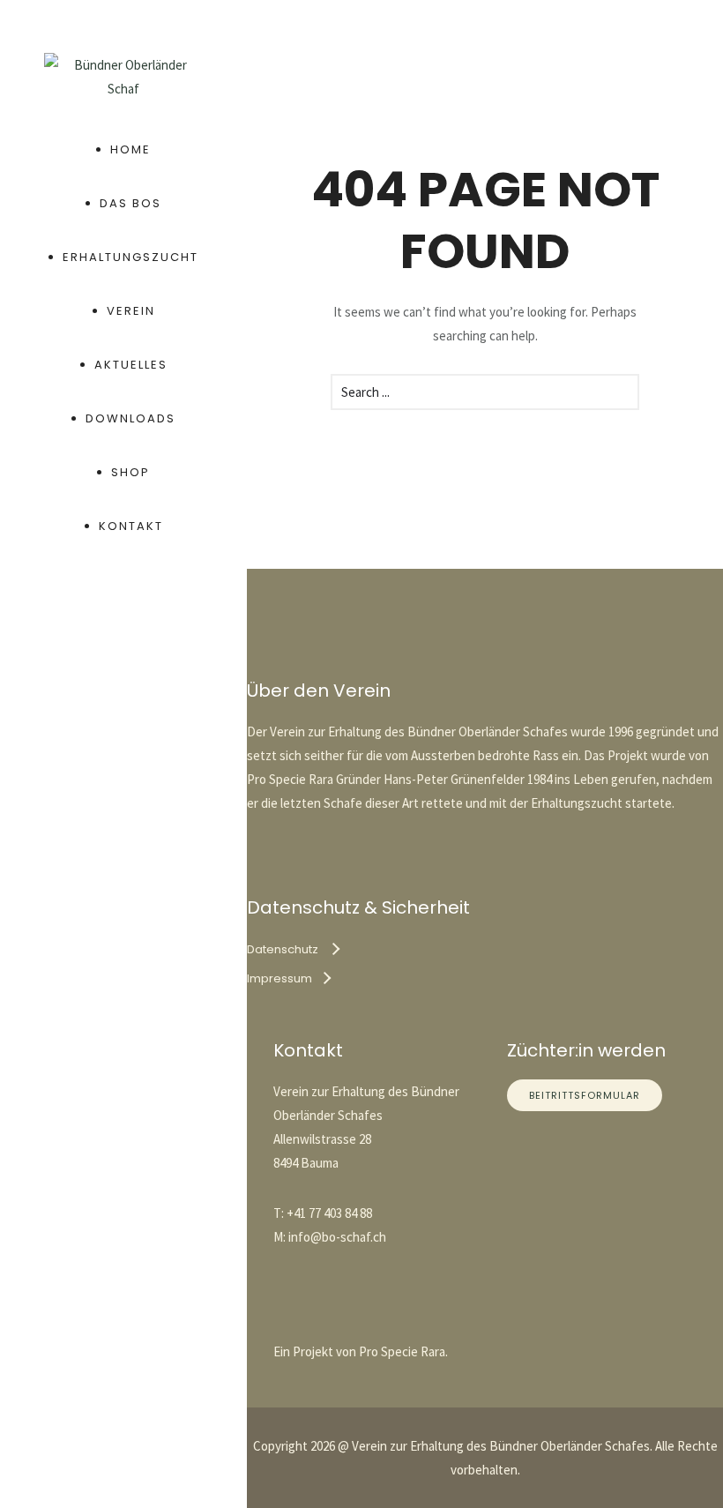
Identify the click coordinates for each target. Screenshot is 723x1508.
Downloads (130, 418)
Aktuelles (131, 364)
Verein (131, 310)
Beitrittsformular (584, 1095)
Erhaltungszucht (130, 257)
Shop (130, 472)
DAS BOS (130, 203)
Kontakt (131, 526)
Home (130, 149)
